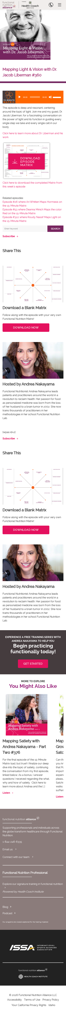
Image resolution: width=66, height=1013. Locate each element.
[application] (33, 97)
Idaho (52, 1005)
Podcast (7, 913)
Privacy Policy (50, 999)
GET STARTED (32, 663)
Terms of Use (32, 999)
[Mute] (50, 97)
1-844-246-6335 (12, 841)
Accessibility (14, 999)
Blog (5, 906)
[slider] (57, 97)
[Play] (19, 97)
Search (55, 228)
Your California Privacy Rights (29, 1005)
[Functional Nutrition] (33, 969)
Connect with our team (16, 857)
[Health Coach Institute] (33, 976)
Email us (8, 849)
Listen (6, 792)
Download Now (26, 327)
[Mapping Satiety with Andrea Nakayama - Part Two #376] (27, 715)
